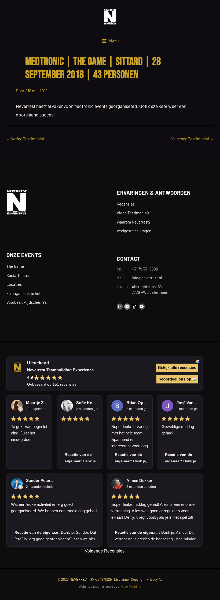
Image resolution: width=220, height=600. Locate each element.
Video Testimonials (133, 212)
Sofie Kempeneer (87, 402)
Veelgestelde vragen (134, 230)
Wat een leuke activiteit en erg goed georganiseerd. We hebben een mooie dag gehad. (54, 507)
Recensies (126, 204)
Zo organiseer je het (23, 293)
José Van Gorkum (187, 402)
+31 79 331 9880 (145, 268)
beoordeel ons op (175, 379)
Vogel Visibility (131, 586)
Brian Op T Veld (137, 402)
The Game (15, 266)
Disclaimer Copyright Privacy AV (138, 579)
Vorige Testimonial (25, 138)
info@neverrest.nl (147, 277)
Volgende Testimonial (192, 138)
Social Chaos (17, 275)
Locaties (14, 284)
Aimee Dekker (139, 480)
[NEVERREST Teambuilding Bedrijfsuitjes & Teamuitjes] (110, 17)
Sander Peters (39, 480)
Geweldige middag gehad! (178, 429)
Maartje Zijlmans (37, 402)
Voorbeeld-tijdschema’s (26, 302)
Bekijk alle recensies (177, 367)
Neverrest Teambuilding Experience (60, 370)
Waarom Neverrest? (134, 221)
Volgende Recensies (104, 551)
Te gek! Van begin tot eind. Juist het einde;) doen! (29, 433)
